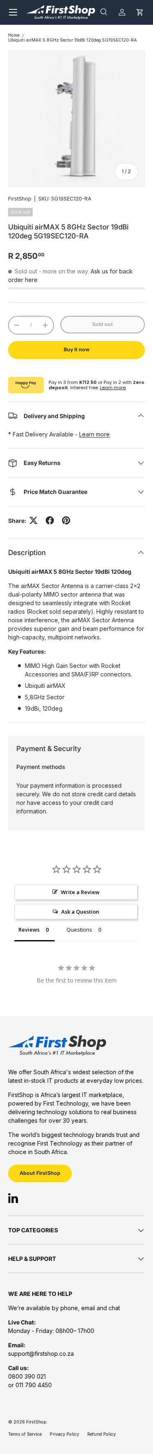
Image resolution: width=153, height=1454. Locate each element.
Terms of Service (25, 1434)
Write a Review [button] (80, 892)
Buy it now (76, 349)
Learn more (113, 387)
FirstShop (19, 199)
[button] (140, 12)
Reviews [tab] (29, 929)
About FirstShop (40, 1173)
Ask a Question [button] (80, 911)
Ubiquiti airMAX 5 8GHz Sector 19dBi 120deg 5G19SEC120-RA (72, 40)
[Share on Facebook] (50, 520)
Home (14, 35)
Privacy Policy (64, 1434)
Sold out (102, 324)
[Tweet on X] (33, 520)
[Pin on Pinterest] (66, 520)
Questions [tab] (79, 929)
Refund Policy (101, 1434)
